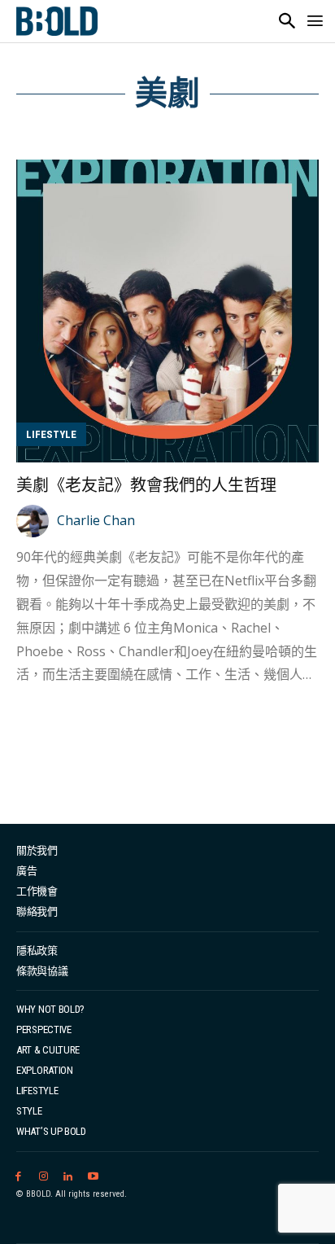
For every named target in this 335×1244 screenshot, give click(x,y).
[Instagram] (43, 1176)
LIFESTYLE (51, 434)
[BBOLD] (57, 21)
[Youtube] (93, 1176)
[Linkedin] (68, 1176)
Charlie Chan (96, 520)
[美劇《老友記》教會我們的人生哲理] (167, 311)
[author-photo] (35, 521)
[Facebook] (18, 1176)
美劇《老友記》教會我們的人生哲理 (146, 485)
